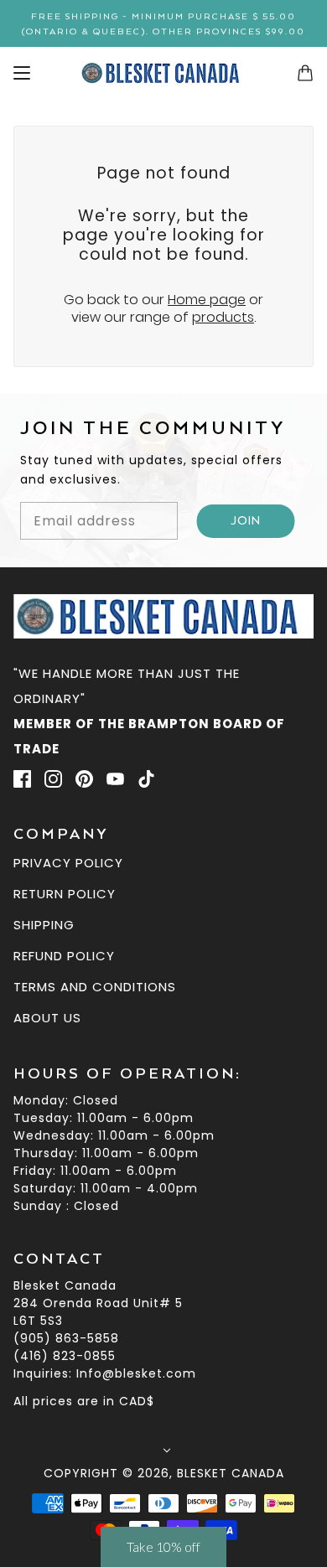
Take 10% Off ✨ (163, 924)
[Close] (297, 623)
